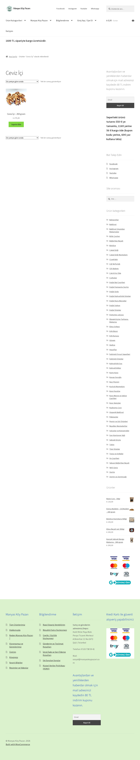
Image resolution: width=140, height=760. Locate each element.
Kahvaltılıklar (115, 368)
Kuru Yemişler (115, 403)
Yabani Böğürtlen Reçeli (119, 463)
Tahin (111, 444)
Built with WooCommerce (18, 744)
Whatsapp (95, 8)
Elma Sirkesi (114, 326)
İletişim (9, 31)
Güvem (112, 340)
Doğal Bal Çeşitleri (117, 282)
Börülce (112, 245)
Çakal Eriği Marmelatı (118, 255)
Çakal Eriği (113, 250)
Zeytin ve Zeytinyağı (118, 477)
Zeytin (112, 472)
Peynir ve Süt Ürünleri (118, 421)
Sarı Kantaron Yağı (117, 435)
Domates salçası (116, 315)
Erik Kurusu (114, 336)
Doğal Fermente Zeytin (119, 287)
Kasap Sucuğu (115, 377)
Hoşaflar (113, 349)
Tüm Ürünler (114, 449)
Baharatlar (114, 220)
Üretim (12, 652)
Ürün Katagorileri (14, 20)
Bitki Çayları (114, 236)
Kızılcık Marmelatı (117, 386)
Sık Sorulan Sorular (51, 660)
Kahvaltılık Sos (115, 363)
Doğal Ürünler (115, 310)
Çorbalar (113, 278)
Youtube (83, 8)
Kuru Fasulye (114, 391)
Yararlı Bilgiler (16, 662)
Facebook (60, 8)
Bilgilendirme (62, 20)
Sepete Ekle (16, 124)
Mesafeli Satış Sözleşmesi (55, 630)
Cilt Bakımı (114, 268)
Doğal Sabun (114, 305)
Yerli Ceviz (113, 467)
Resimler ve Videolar (18, 667)
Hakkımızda (14, 630)
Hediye (112, 345)
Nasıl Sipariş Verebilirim (54, 624)
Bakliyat (112, 224)
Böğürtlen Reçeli (116, 241)
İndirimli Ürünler (116, 359)
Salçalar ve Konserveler (119, 430)
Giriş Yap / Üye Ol (85, 20)
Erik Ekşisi (113, 331)
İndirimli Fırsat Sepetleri (119, 354)
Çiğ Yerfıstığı (114, 264)
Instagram (72, 8)
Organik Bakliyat (116, 412)
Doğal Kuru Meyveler (117, 301)
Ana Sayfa (13, 56)
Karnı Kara (113, 372)
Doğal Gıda (114, 291)
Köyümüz (13, 657)
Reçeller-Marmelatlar (118, 426)
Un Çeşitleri (114, 458)
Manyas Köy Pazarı (39, 20)
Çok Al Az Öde (115, 273)
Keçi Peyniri (114, 382)
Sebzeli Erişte (115, 440)
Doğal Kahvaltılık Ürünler (120, 296)
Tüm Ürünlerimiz (17, 624)
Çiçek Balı (113, 259)
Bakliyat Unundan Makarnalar (117, 230)
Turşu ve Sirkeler (116, 453)
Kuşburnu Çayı (115, 407)
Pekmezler (113, 417)
